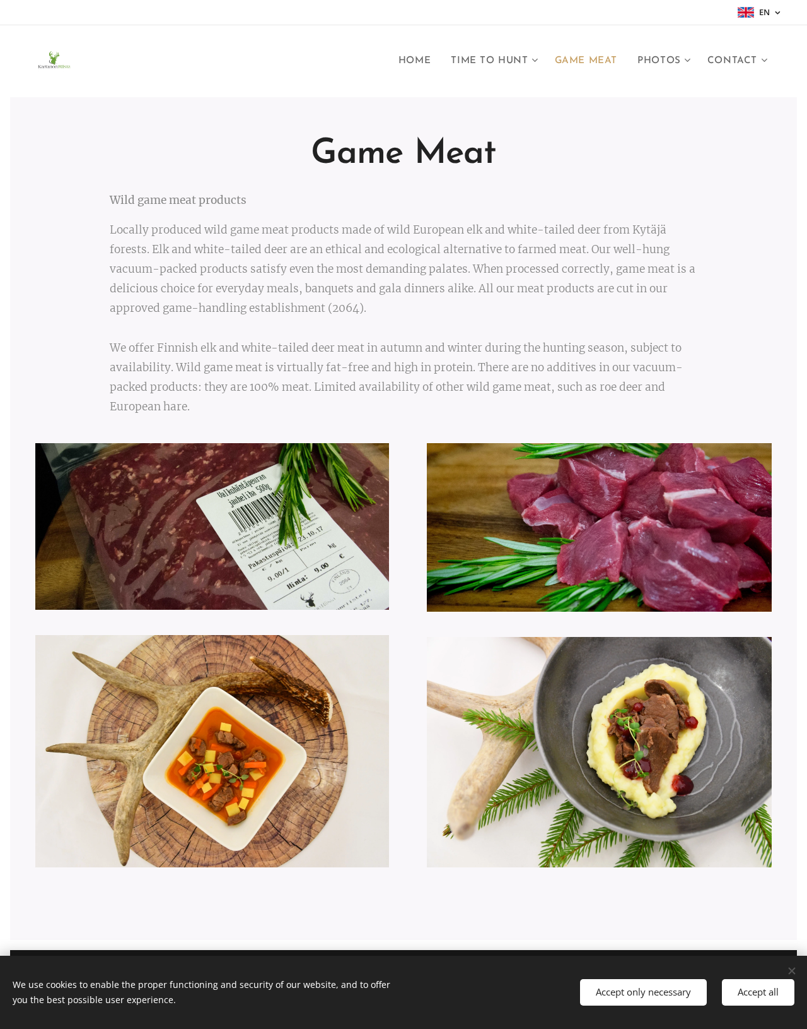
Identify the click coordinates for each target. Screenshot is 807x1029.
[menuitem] (418, 61)
